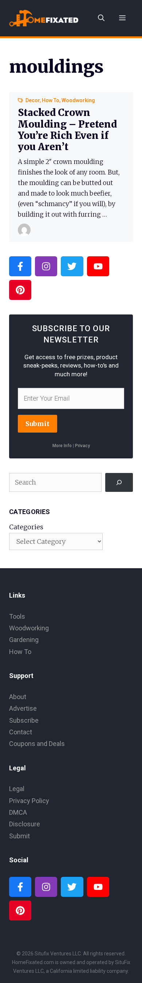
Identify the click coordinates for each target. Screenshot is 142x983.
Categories (26, 527)
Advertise (23, 708)
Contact (20, 732)
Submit (37, 424)
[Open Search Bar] (101, 18)
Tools (17, 616)
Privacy (82, 445)
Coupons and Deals (37, 743)
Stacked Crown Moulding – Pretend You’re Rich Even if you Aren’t (67, 130)
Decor (32, 100)
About (17, 697)
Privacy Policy (29, 801)
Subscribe (24, 720)
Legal (16, 789)
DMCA (18, 812)
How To (50, 100)
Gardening (24, 639)
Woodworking (78, 100)
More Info (62, 445)
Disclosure (24, 824)
